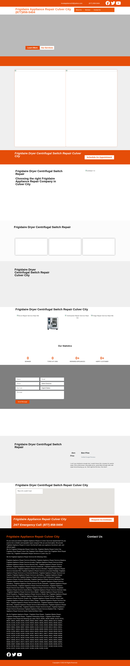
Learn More (32, 48)
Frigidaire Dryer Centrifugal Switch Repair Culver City (48, 155)
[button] (69, 460)
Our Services (47, 48)
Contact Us (97, 10)
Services (87, 10)
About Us (79, 10)
